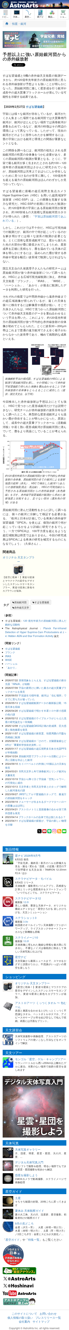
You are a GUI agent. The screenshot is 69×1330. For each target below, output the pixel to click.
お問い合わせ (48, 1314)
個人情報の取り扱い (20, 1318)
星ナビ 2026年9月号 (28, 856)
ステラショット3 (25, 918)
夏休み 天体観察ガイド (29, 1211)
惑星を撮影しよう (26, 1175)
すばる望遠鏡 (34, 107)
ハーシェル (11, 663)
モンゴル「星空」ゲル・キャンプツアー (40, 1059)
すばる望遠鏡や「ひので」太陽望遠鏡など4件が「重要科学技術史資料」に (35, 742)
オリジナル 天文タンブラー (18, 559)
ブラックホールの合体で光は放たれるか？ (42, 817)
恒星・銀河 (19, 24)
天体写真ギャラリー (28, 1149)
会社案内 (24, 1321)
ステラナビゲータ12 (28, 898)
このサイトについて (24, 1314)
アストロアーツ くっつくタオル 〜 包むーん (40, 1005)
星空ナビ (20, 957)
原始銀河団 (20, 602)
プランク (10, 652)
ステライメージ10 (26, 937)
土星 (18, 1198)
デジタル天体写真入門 (29, 1162)
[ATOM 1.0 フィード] (59, 831)
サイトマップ (41, 1321)
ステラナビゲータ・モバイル (33, 879)
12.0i (26, 902)
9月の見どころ (24, 1223)
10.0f (26, 941)
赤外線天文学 (21, 607)
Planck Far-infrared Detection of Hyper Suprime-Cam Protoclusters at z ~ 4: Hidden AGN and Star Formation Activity (35, 631)
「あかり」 (11, 667)
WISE (8, 660)
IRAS (8, 656)
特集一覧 (33, 1240)
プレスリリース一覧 (48, 1318)
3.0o (25, 921)
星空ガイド (12, 1240)
